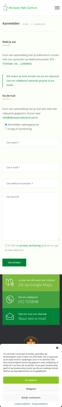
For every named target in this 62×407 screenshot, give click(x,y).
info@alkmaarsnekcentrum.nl (20, 117)
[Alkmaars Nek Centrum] (20, 7)
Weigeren (31, 388)
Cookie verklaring (22, 404)
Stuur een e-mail (32, 318)
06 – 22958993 (23, 64)
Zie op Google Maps (35, 284)
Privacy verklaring (40, 404)
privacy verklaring (30, 245)
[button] (57, 347)
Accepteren (31, 380)
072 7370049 (28, 301)
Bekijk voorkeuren (31, 397)
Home (25, 24)
